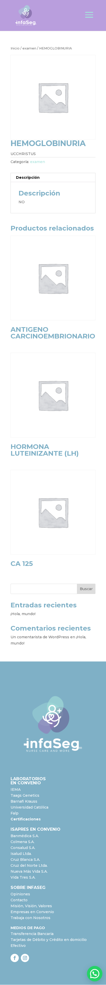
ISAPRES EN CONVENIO (35, 829)
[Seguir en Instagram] (25, 958)
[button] (94, 973)
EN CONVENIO (26, 782)
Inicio (15, 48)
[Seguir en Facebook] (15, 958)
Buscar (86, 589)
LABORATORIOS (28, 778)
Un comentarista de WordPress (40, 637)
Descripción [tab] (28, 177)
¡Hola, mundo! (23, 614)
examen (29, 48)
